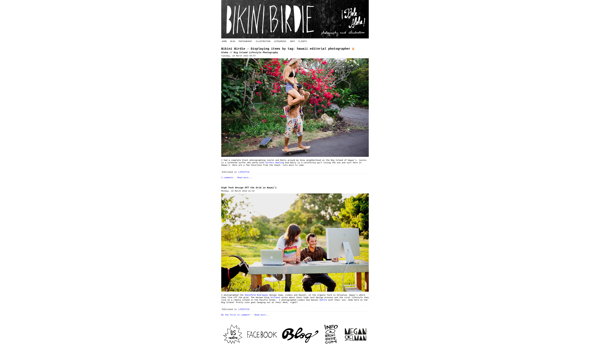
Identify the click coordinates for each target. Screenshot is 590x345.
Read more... (244, 177)
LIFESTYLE (244, 172)
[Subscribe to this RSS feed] (353, 49)
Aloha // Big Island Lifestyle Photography (249, 52)
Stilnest (275, 297)
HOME (224, 41)
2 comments (228, 177)
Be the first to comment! (236, 315)
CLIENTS (302, 41)
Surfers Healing (275, 162)
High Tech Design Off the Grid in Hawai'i (249, 187)
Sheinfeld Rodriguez (257, 295)
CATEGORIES (280, 41)
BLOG (232, 41)
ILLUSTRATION (263, 41)
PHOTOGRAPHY (245, 41)
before (323, 300)
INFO (292, 41)
